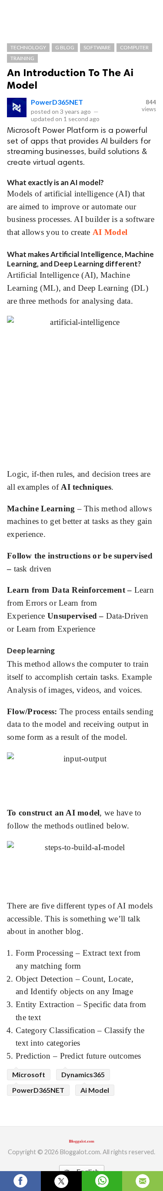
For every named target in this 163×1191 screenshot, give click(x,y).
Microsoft (28, 1074)
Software (97, 47)
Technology (28, 47)
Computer (134, 47)
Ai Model (94, 1090)
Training (22, 58)
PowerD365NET (57, 102)
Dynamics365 (83, 1074)
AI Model (110, 232)
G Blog (64, 47)
